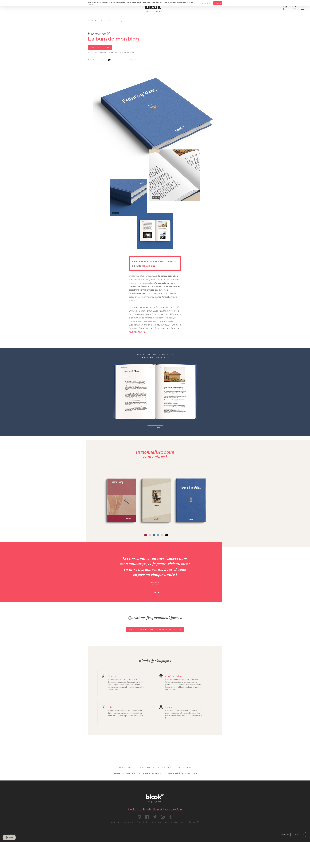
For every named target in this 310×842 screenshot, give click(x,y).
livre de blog (148, 265)
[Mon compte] (294, 8)
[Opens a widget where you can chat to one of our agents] (9, 838)
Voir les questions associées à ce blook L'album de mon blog (155, 630)
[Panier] (303, 8)
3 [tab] (158, 592)
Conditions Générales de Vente (179, 773)
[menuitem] (90, 21)
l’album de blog (137, 332)
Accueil (90, 21)
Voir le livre (155, 428)
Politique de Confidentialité (124, 773)
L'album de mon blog (114, 21)
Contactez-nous (183, 768)
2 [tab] (155, 592)
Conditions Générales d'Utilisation (151, 773)
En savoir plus (206, 3)
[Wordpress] (139, 818)
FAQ (195, 773)
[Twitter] (155, 818)
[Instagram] (163, 818)
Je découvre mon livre (100, 47)
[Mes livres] (285, 8)
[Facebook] (147, 818)
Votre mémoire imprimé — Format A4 (129, 822)
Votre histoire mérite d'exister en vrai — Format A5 (175, 822)
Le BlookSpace (146, 768)
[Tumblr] (170, 818)
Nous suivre (164, 768)
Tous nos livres (100, 21)
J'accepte (217, 3)
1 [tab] (151, 592)
